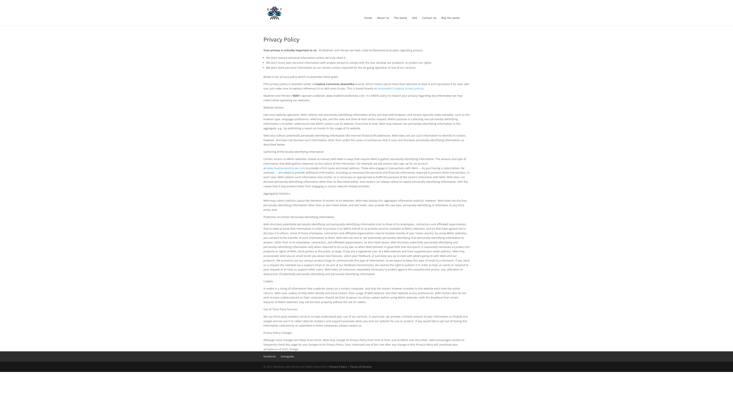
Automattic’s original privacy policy (400, 88)
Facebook (269, 356)
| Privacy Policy (336, 367)
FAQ (414, 18)
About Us (383, 18)
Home (368, 18)
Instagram (287, 356)
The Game (400, 18)
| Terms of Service (359, 367)
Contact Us (429, 18)
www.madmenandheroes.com (286, 168)
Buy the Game (450, 18)
